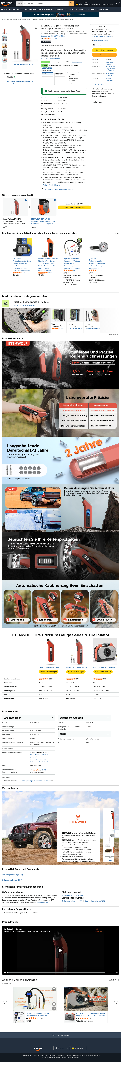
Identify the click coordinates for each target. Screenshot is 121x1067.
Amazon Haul (14, 9)
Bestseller (33, 9)
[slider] (56, 972)
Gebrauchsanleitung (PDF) (12, 880)
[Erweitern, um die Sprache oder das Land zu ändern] (81, 4)
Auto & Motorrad (7, 19)
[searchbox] (46, 3)
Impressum (52, 1055)
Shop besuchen (111, 860)
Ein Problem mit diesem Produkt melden (59, 189)
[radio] (4, 31)
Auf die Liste (97, 102)
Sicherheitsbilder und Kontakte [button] (73, 895)
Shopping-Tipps (71, 9)
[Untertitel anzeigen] (54, 989)
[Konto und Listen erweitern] (99, 4)
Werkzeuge (18, 19)
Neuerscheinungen (46, 9)
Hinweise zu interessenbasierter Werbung (86, 1055)
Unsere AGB (27, 1055)
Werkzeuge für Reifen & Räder (33, 19)
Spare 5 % (46, 62)
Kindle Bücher (102, 9)
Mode (81, 9)
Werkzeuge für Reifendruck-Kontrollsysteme (58, 19)
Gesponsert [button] (112, 334)
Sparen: (45, 65)
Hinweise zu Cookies (64, 1055)
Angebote (59, 9)
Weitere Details (43, 902)
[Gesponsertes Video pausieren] (54, 1004)
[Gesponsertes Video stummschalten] (54, 1008)
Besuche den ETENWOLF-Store (53, 36)
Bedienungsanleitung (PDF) (12, 875)
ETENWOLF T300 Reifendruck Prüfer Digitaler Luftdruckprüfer (27, 931)
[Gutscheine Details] (95, 9)
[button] (4, 9)
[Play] (4, 973)
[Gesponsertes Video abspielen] (85, 999)
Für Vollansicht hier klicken (24, 64)
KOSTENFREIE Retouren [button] (101, 36)
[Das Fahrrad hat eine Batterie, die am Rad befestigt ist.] (26, 320)
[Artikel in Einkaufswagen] (117, 4)
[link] (43, 207)
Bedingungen (77, 62)
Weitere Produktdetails (51, 185)
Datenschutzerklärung (40, 1055)
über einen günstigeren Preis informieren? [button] (33, 781)
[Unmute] (116, 972)
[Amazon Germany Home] (38, 1049)
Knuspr (24, 9)
